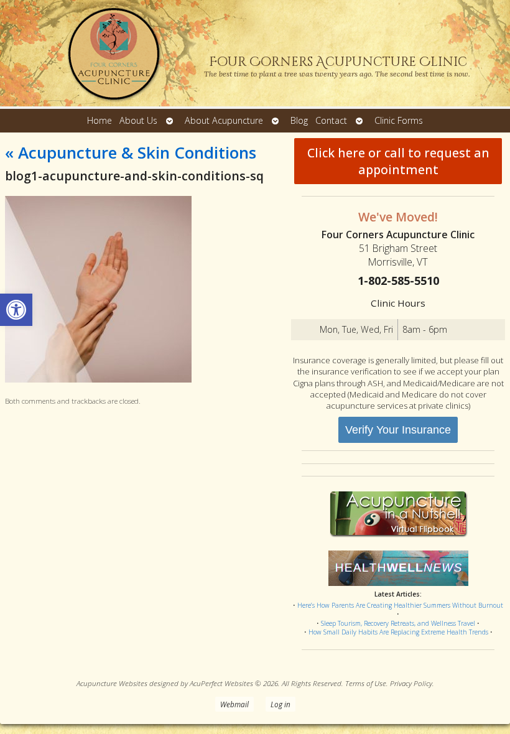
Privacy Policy (411, 683)
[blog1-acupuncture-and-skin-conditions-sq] (98, 379)
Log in (280, 704)
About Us (138, 120)
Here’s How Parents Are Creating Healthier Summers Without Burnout (400, 605)
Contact (331, 120)
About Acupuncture (224, 120)
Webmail (234, 704)
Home (99, 120)
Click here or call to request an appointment (398, 161)
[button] (16, 310)
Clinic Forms (398, 120)
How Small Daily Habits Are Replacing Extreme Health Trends (398, 632)
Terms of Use (365, 683)
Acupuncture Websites (111, 683)
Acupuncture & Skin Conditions (130, 152)
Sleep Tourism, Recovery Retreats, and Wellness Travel (398, 623)
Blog (299, 120)
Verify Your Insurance (398, 430)
